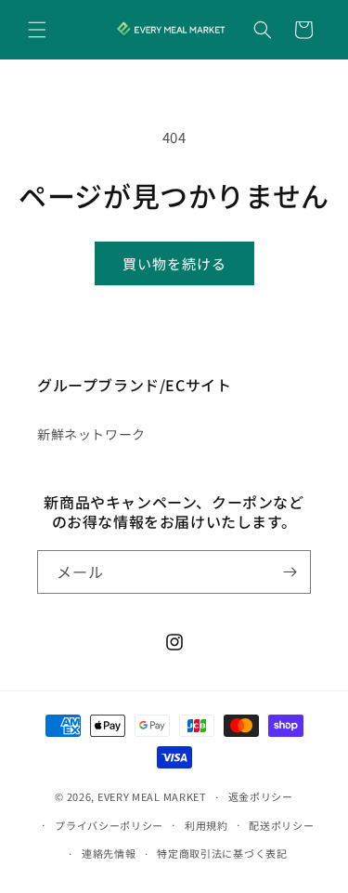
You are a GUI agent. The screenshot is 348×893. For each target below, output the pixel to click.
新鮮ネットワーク (91, 434)
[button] (37, 29)
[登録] (289, 572)
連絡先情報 (109, 853)
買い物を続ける (174, 263)
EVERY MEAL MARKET (152, 796)
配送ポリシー (281, 825)
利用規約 (206, 825)
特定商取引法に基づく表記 (222, 853)
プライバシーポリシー (109, 825)
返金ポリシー (260, 796)
